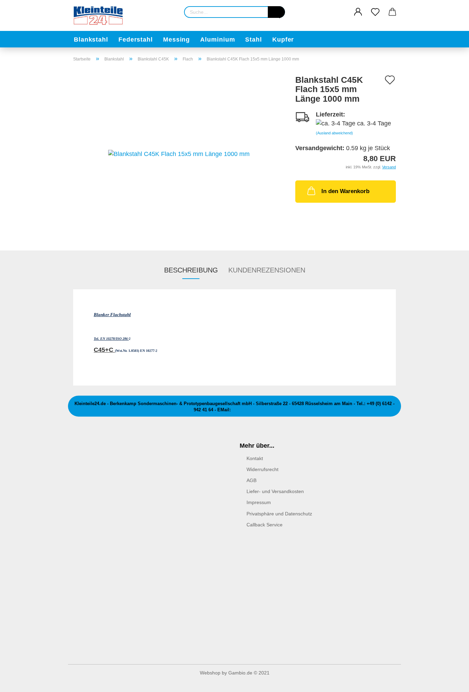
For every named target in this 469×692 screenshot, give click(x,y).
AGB (251, 480)
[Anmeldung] (358, 12)
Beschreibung (191, 270)
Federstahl (135, 39)
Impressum (259, 502)
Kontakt (255, 458)
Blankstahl (91, 39)
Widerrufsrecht (262, 469)
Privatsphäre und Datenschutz (279, 513)
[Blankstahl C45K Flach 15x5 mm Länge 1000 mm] (179, 153)
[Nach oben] (450, 681)
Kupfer (283, 39)
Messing (176, 39)
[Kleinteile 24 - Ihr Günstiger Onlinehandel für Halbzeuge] (101, 15)
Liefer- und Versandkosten (275, 491)
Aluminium (217, 39)
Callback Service (265, 524)
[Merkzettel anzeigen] (375, 12)
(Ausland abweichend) (334, 133)
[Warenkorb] (392, 12)
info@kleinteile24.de (253, 410)
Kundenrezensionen (266, 270)
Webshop (210, 673)
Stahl (253, 39)
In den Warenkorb (345, 191)
